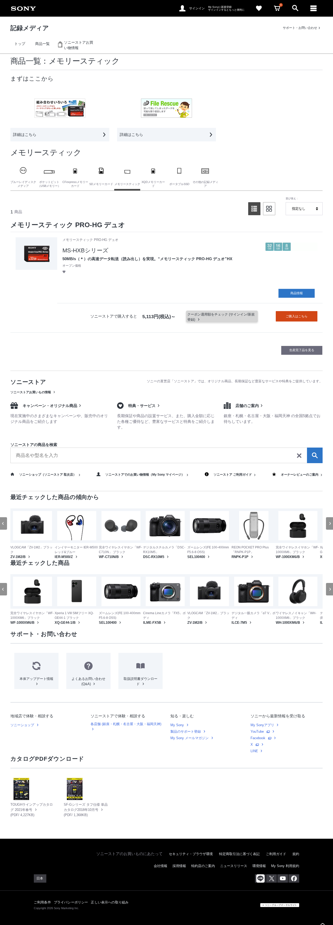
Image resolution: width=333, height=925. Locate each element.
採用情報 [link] (179, 890)
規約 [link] (295, 878)
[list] (254, 208)
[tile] (269, 208)
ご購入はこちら (297, 316)
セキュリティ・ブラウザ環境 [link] (191, 878)
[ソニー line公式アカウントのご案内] (260, 902)
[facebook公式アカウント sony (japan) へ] (294, 902)
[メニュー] (313, 8)
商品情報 (296, 293)
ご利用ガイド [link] (276, 878)
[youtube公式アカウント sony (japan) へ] (282, 902)
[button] (64, 271)
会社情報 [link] (160, 890)
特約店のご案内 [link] (203, 890)
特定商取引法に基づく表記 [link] (239, 878)
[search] (166, 455)
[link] (23, 8)
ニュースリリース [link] (233, 890)
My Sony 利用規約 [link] (285, 890)
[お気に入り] (259, 8)
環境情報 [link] (259, 890)
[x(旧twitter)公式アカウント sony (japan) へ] (271, 902)
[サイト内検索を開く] (295, 8)
